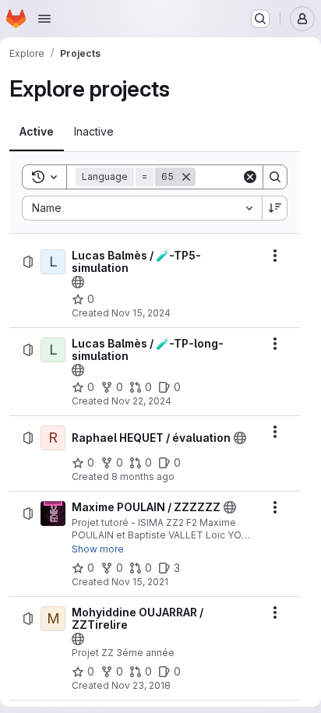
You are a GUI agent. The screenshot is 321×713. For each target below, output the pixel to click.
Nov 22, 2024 (141, 401)
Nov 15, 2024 (141, 313)
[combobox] (142, 208)
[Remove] (186, 177)
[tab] (36, 131)
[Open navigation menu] (44, 18)
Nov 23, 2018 (141, 685)
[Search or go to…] (260, 18)
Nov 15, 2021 (139, 582)
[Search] (275, 176)
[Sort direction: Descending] (275, 208)
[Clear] (250, 177)
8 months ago (143, 476)
